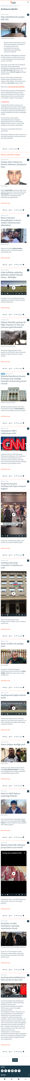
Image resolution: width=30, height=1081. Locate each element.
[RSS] (15, 1070)
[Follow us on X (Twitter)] (9, 1070)
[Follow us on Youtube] (12, 1070)
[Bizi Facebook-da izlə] (4, 1079)
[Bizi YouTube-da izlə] (18, 1079)
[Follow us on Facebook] (2, 1070)
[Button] (5, 149)
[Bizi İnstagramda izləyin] (11, 1079)
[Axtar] (25, 1079)
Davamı (15, 1060)
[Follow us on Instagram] (5, 1070)
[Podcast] (19, 1070)
